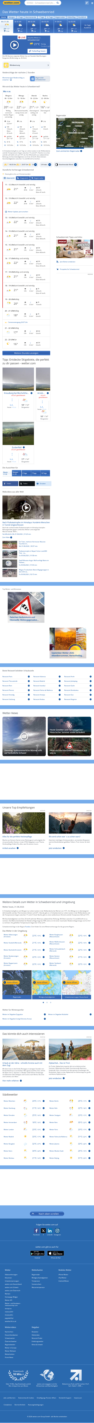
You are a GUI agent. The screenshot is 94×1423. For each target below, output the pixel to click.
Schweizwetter (10, 1338)
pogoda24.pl (9, 1318)
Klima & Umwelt (37, 1345)
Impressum (78, 1398)
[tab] (9, 178)
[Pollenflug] (87, 3)
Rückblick (82, 17)
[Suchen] (57, 2)
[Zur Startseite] (12, 3)
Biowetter (35, 1332)
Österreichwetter (11, 1341)
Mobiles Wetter (65, 1270)
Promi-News (9, 1357)
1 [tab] (43, 1002)
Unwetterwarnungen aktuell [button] (65, 150)
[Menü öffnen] (91, 3)
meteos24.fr (9, 1312)
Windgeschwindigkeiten (40, 1278)
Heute (3, 17)
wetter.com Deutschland (13, 1284)
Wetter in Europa (10, 1348)
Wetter (8, 1270)
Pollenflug (71, 17)
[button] (26, 351)
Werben (7, 1294)
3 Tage (20, 17)
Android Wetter (64, 1281)
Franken (28, 927)
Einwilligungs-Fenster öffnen (46, 1398)
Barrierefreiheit (20, 1405)
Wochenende (30, 17)
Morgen (12, 17)
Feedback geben (46, 46)
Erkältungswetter (37, 1341)
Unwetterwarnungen (12, 1281)
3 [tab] (50, 1002)
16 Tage (50, 17)
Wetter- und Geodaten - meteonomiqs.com (13, 1304)
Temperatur (36, 1281)
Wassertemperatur (38, 1287)
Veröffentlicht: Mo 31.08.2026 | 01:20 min (16, 534)
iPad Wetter (62, 1278)
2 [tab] (47, 1002)
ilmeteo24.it (9, 1315)
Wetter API (8, 1300)
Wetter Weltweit (10, 1351)
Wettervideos (10, 1327)
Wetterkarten (37, 1270)
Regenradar (60, 17)
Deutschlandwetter (11, 1335)
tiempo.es (8, 1308)
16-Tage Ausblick (87, 26)
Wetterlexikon (9, 1354)
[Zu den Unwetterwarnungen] (8, 102)
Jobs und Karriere (9, 1398)
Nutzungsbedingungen (35, 1405)
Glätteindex (36, 1335)
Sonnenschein (36, 1284)
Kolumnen (8, 1278)
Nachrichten (9, 1332)
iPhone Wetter (63, 1275)
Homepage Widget (11, 1297)
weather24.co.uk (10, 1321)
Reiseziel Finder (37, 1338)
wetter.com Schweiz (11, 1287)
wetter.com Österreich (12, 1291)
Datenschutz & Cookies (26, 1398)
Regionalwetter (10, 1345)
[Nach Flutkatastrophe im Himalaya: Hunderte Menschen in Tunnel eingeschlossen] (26, 507)
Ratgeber (35, 1327)
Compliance (8, 1405)
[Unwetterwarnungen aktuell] (74, 133)
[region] (26, 212)
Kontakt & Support (65, 1398)
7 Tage (41, 17)
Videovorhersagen (11, 1275)
